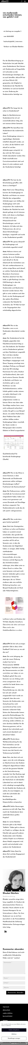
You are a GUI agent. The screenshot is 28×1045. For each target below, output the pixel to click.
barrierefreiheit (7, 1016)
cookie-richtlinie (7, 1013)
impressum (6, 1007)
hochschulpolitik (9, 41)
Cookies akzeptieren (14, 1030)
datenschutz (6, 1010)
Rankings (15, 279)
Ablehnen (14, 1034)
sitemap (5, 1020)
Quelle (5, 459)
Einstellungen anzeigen (14, 1038)
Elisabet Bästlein (17, 46)
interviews (19, 41)
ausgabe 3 (17, 31)
